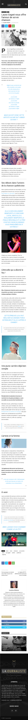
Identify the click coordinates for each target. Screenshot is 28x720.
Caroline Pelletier (6, 22)
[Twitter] (6, 25)
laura (3, 552)
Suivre (24, 624)
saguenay (4, 554)
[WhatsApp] (13, 25)
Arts (13, 9)
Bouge (19, 426)
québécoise (19, 552)
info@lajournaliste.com (16, 700)
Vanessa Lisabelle (6, 649)
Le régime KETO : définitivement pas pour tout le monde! (21, 573)
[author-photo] (14, 588)
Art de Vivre (8, 9)
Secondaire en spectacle (8, 193)
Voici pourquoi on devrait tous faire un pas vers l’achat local (7, 573)
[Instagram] (15, 710)
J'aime (24, 621)
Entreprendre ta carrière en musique (11, 411)
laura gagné (8, 552)
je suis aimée (21, 550)
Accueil (2, 9)
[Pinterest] (9, 25)
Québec (13, 552)
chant (11, 550)
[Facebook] (2, 25)
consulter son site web (8, 520)
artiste (7, 550)
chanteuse (16, 550)
